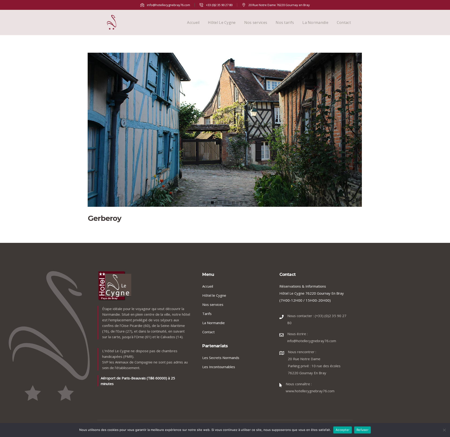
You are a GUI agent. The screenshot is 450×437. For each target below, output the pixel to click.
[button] (203, 202)
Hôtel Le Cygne (222, 22)
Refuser (362, 430)
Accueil (193, 22)
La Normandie (315, 22)
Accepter (342, 430)
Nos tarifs (285, 22)
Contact (344, 22)
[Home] (111, 22)
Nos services (255, 22)
